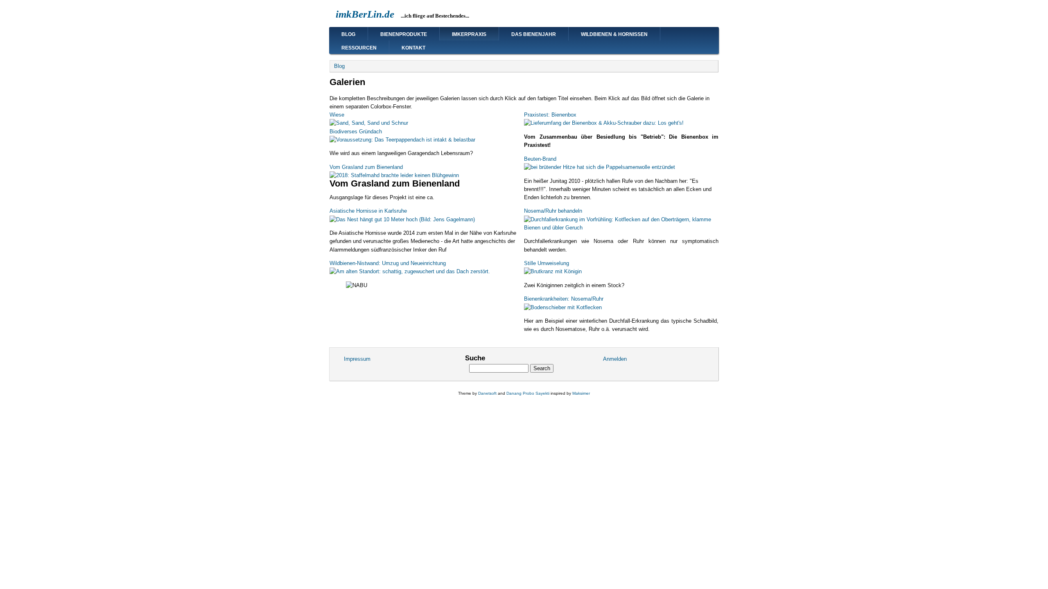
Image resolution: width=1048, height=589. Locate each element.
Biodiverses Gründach (356, 131)
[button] (369, 123)
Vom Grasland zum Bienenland (366, 167)
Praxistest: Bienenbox (550, 115)
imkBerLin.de (365, 14)
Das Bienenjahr (533, 34)
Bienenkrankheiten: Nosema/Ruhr (563, 299)
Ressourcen (359, 48)
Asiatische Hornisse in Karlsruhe (368, 211)
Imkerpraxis (469, 34)
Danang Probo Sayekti (527, 393)
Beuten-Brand (540, 159)
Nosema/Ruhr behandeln (553, 211)
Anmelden (615, 359)
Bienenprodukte (403, 34)
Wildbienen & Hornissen (614, 34)
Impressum (357, 359)
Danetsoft (487, 393)
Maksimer (581, 393)
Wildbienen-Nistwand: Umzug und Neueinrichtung (388, 263)
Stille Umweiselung (546, 263)
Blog (348, 34)
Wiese (337, 115)
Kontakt (413, 48)
